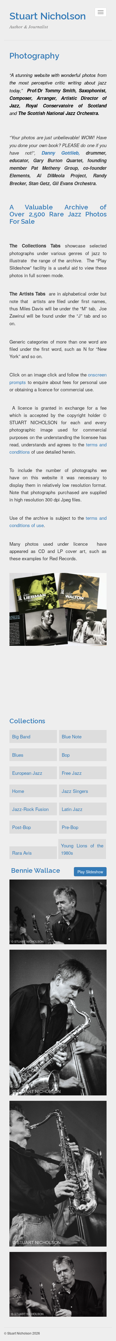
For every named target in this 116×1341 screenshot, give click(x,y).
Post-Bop (21, 827)
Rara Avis (22, 852)
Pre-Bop (70, 827)
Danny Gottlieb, (61, 153)
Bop (66, 754)
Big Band (21, 736)
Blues (17, 754)
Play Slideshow (90, 871)
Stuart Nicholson (47, 16)
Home (18, 790)
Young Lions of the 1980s (82, 849)
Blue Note (71, 736)
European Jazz (27, 772)
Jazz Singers (75, 790)
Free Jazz (72, 772)
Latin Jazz (72, 809)
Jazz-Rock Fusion (30, 809)
